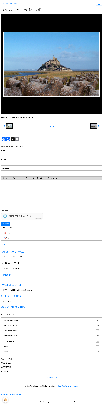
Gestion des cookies (70, 402)
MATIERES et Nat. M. (51, 325)
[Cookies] (5, 400)
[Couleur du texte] (18, 178)
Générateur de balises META (11, 394)
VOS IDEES (6, 363)
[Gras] (3, 178)
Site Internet (5, 168)
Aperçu (55, 178)
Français (9, 233)
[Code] (44, 178)
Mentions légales (32, 402)
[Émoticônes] (48, 178)
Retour (51, 126)
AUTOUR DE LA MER (51, 320)
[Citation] (23, 178)
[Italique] (7, 178)
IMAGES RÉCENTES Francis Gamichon (18, 290)
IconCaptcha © (38, 218)
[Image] (37, 178)
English (8, 238)
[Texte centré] (26, 178)
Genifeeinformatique (68, 386)
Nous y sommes (51, 377)
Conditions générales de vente (50, 402)
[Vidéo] (41, 178)
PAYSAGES (51, 347)
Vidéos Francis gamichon (12, 268)
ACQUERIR (6, 367)
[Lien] (30, 178)
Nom (3, 150)
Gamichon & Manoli (51, 331)
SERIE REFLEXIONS (51, 336)
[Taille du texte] (14, 178)
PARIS (51, 352)
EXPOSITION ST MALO (12, 257)
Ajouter (6, 224)
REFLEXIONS (8, 301)
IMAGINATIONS (51, 341)
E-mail (3, 159)
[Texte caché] (34, 178)
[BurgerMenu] (99, 4)
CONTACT (6, 371)
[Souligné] (10, 178)
